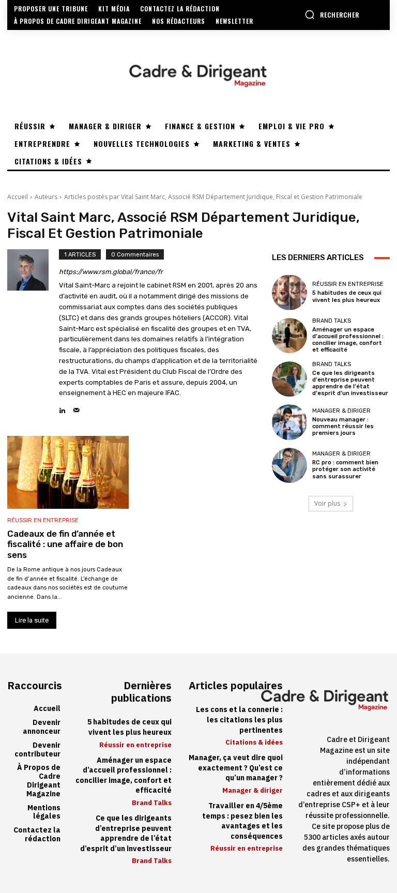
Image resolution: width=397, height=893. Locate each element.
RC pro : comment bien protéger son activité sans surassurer (345, 469)
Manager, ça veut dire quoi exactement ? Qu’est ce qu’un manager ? (236, 767)
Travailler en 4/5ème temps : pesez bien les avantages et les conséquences (242, 821)
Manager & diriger (341, 411)
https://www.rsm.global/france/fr (111, 271)
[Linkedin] (62, 407)
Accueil (17, 196)
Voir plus (327, 503)
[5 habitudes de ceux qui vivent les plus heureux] (289, 292)
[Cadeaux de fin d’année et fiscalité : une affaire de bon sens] (68, 472)
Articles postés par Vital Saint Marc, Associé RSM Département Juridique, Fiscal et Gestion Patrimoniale (213, 196)
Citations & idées (254, 742)
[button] (331, 14)
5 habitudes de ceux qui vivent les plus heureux (346, 296)
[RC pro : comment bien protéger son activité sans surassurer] (289, 465)
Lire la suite (32, 620)
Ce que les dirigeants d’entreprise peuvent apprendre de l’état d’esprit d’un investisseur (350, 383)
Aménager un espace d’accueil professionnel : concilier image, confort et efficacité (348, 340)
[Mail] (76, 407)
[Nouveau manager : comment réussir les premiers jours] (289, 422)
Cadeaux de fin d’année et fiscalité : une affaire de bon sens (65, 544)
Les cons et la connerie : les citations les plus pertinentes (239, 719)
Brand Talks (331, 321)
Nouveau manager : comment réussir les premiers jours (343, 426)
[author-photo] (33, 332)
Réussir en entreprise (43, 520)
